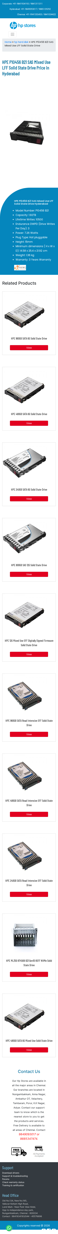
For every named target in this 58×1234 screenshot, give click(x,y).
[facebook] (49, 1230)
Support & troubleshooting (15, 1176)
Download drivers (10, 1173)
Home (8, 42)
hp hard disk (21, 42)
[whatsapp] (9, 1228)
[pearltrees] (54, 1230)
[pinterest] (44, 1230)
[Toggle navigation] (12, 34)
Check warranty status (13, 1182)
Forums (5, 1179)
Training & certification (13, 1185)
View (29, 347)
